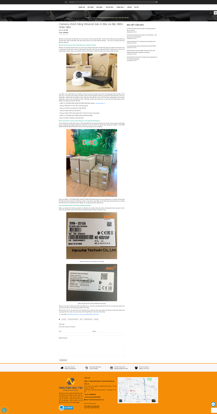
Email (94, 331)
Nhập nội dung (63, 338)
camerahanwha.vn (100, 103)
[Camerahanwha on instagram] (91, 407)
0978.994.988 (97, 397)
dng (81, 319)
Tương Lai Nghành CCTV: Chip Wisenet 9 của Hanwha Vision (141, 41)
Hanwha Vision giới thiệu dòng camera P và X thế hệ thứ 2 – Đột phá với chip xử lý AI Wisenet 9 (142, 36)
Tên (60, 331)
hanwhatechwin (88, 319)
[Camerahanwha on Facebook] (85, 407)
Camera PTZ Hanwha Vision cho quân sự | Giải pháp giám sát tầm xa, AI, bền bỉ (141, 29)
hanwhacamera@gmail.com (96, 399)
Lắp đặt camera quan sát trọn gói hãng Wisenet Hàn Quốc (83, 314)
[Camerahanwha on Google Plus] (98, 407)
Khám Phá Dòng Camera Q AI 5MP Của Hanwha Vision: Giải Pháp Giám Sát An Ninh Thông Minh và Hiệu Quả (141, 51)
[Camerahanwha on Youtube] (94, 407)
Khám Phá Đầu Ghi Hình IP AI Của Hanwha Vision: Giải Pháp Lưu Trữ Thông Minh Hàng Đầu (142, 58)
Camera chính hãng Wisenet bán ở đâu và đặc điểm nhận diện (91, 26)
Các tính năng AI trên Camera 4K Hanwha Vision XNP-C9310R (141, 46)
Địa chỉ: (87, 384)
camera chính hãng (73, 319)
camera (64, 319)
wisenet (96, 319)
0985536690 (146, 368)
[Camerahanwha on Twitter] (88, 407)
